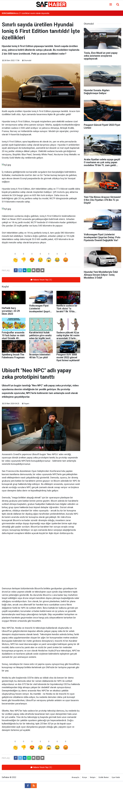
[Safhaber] (51, 4)
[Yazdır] (38, 270)
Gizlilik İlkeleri (103, 777)
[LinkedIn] (25, 270)
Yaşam (26, 404)
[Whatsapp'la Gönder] (29, 270)
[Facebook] (16, 270)
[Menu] (110, 4)
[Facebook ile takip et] (28, 785)
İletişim (92, 777)
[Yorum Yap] (42, 270)
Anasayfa (75, 777)
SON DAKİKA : (8, 13)
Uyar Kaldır (116, 777)
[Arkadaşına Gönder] (33, 270)
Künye (84, 777)
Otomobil (27, 60)
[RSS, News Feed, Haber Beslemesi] (34, 785)
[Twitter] (20, 270)
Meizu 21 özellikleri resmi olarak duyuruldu (31, 13)
